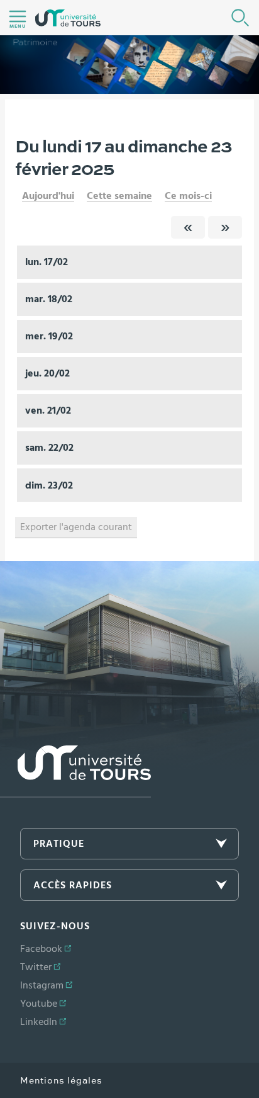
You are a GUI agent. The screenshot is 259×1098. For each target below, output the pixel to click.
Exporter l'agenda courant (76, 527)
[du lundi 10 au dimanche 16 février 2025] (188, 227)
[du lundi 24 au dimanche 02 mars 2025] (225, 227)
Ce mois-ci (188, 196)
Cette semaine (119, 196)
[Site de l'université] (75, 771)
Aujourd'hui (48, 196)
